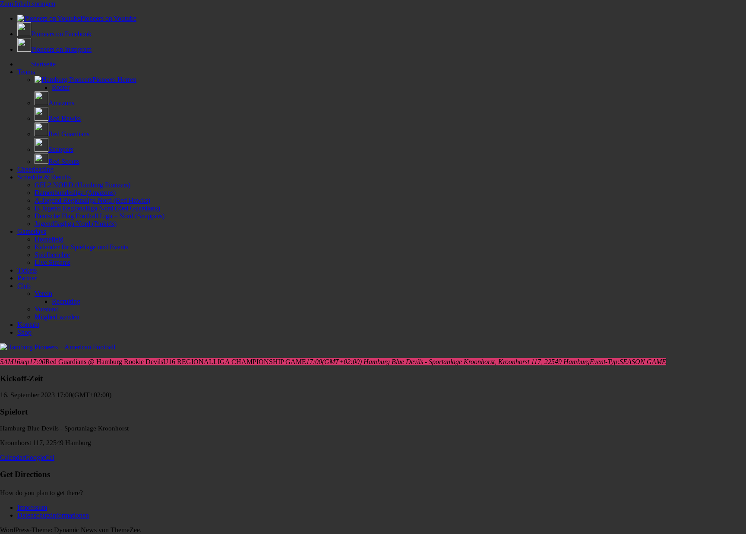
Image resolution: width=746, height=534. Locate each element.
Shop (24, 332)
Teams (26, 71)
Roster (61, 87)
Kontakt (28, 324)
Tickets (27, 270)
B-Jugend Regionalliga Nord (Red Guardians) (97, 208)
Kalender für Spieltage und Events (81, 247)
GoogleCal (39, 457)
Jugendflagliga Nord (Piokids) (76, 223)
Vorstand (47, 309)
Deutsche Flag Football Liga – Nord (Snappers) (99, 216)
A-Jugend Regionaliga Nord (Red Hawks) (92, 200)
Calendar (12, 457)
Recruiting (66, 301)
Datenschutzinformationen (53, 515)
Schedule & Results (44, 177)
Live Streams (52, 262)
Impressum (32, 507)
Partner (27, 278)
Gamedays (31, 231)
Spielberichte (52, 254)
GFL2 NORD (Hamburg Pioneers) (82, 184)
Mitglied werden (57, 316)
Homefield (49, 239)
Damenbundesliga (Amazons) (75, 192)
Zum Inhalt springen (27, 3)
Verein (43, 293)
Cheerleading (35, 169)
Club (24, 285)
